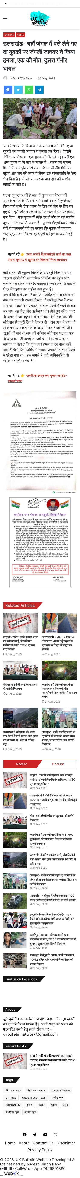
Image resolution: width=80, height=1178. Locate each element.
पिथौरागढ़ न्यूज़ (12, 1112)
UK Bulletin (25, 1159)
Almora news (13, 1090)
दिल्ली (65, 1104)
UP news (11, 1097)
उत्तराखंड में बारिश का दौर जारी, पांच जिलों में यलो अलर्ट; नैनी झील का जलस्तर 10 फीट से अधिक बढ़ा (53, 859)
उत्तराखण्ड (9, 34)
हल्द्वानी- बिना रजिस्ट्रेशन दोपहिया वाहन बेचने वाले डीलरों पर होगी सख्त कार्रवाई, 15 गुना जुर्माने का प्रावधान (52, 919)
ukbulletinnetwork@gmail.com (30, 1034)
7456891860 (54, 1168)
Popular (58, 764)
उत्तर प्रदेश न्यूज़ (13, 1104)
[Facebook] (8, 90)
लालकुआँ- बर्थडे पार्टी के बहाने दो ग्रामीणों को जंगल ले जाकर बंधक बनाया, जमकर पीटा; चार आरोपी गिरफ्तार (53, 879)
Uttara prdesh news (33, 1097)
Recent (21, 764)
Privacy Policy (40, 1149)
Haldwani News (61, 1090)
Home (10, 1143)
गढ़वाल (41, 1104)
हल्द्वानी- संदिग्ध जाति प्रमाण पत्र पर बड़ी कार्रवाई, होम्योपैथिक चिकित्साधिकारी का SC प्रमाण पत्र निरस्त (52, 779)
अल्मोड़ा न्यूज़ (57, 1097)
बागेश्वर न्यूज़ (30, 1112)
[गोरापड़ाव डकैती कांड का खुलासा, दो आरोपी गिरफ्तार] (20, 670)
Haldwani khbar (36, 1090)
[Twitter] (18, 90)
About (24, 1143)
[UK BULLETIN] (40, 18)
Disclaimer (66, 1143)
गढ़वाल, (20, 34)
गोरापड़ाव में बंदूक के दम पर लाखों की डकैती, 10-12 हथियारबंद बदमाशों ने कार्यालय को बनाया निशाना (52, 959)
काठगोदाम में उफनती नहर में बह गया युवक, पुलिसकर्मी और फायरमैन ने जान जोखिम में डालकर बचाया (51, 839)
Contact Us (43, 1143)
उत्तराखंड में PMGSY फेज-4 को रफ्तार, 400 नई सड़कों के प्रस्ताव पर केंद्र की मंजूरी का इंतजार (53, 799)
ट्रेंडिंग (54, 1104)
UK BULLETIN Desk (20, 78)
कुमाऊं (29, 1104)
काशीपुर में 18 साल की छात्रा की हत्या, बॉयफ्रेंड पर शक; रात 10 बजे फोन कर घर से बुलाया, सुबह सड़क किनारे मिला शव (53, 939)
